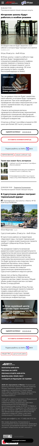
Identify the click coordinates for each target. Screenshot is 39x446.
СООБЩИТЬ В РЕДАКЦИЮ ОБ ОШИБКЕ (17, 379)
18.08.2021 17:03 (6, 8)
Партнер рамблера (19, 436)
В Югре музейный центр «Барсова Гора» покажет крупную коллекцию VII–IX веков (17, 310)
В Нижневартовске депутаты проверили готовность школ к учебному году (22, 170)
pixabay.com (5, 50)
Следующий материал (19, 440)
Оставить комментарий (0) (19, 140)
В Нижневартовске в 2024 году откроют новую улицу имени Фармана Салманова (22, 176)
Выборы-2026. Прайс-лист (12, 376)
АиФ (15, 230)
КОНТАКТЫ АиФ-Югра (10, 368)
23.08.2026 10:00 (6, 187)
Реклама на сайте (9, 370)
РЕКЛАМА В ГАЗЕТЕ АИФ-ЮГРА (13, 373)
